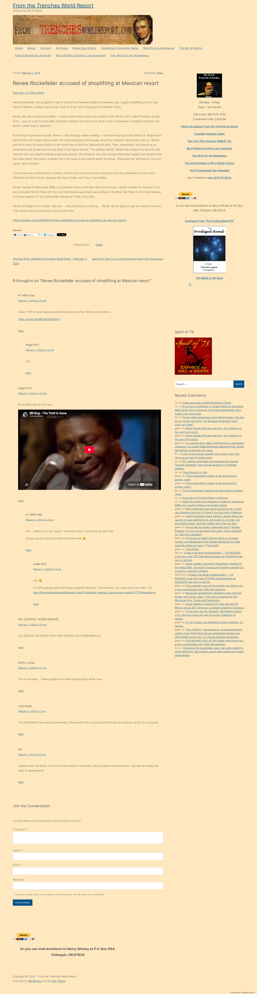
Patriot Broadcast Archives (33, 55)
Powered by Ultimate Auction (243, 992)
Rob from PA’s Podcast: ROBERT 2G (209, 141)
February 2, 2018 (31, 72)
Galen (99, 244)
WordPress (35, 981)
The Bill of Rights (190, 48)
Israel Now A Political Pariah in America (205, 497)
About (32, 48)
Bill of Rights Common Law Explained (81, 55)
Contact (45, 48)
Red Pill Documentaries (158, 48)
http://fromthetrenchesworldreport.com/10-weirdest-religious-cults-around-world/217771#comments (94, 592)
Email (16, 864)
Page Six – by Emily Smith (28, 92)
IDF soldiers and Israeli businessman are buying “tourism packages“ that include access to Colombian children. (206, 465)
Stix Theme (58, 981)
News (160, 72)
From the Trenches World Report (53, 5)
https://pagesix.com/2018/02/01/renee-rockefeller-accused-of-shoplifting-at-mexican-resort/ (69, 220)
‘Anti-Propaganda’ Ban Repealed (209, 170)
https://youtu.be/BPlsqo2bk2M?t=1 (39, 319)
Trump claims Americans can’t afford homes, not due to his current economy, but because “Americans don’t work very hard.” (209, 421)
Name (17, 850)
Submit (238, 384)
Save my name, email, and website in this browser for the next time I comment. (60, 894)
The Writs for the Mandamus (130, 55)
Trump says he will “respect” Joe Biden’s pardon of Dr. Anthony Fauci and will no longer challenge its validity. (208, 615)
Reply (21, 331)
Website (18, 879)
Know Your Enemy (84, 48)
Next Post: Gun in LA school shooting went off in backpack (127, 258)
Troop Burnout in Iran (194, 472)
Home (19, 48)
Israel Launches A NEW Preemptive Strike (206, 402)
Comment (20, 829)
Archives (62, 48)
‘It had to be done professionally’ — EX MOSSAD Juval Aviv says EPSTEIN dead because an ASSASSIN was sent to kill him (209, 556)
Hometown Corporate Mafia (119, 48)
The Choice (192, 549)
